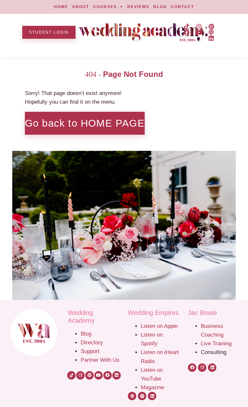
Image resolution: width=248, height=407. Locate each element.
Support (90, 351)
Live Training (216, 343)
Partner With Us (100, 360)
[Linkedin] (211, 38)
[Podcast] (211, 32)
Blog (86, 334)
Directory (92, 342)
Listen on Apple (160, 326)
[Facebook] (187, 32)
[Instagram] (199, 26)
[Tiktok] (187, 26)
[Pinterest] (211, 26)
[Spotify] (142, 396)
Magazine (152, 387)
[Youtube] (199, 32)
